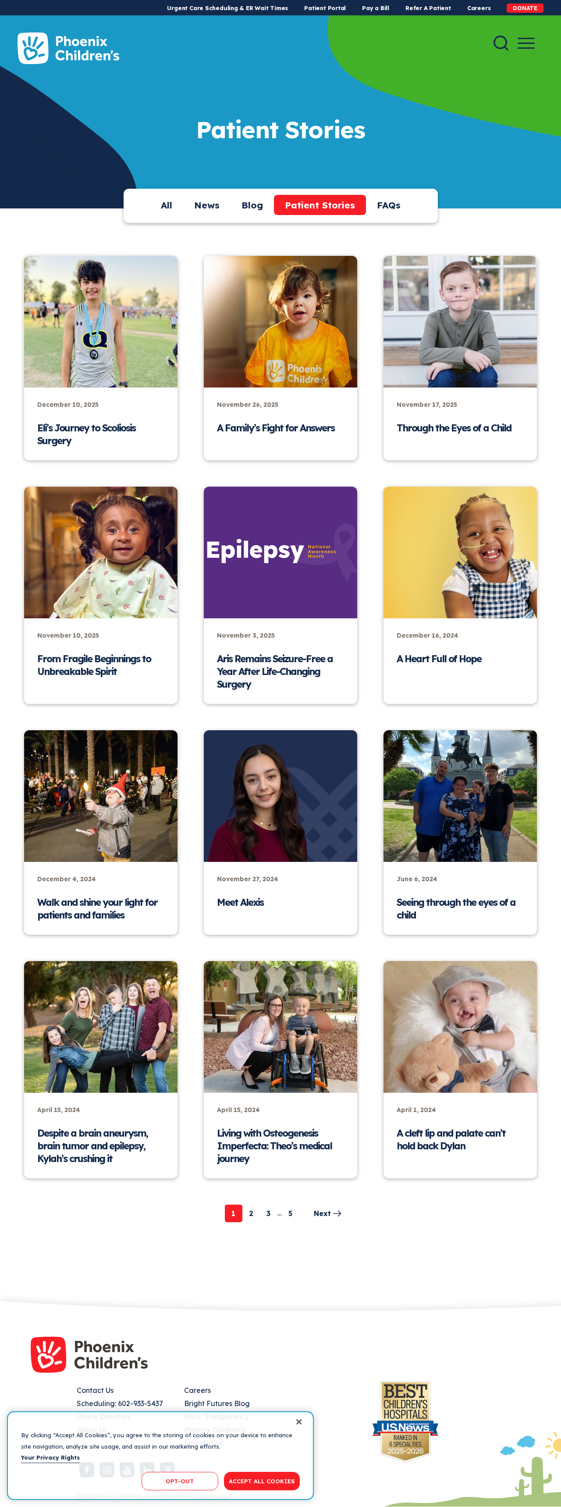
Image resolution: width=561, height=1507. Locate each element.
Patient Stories (320, 205)
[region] (160, 1455)
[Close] (299, 1422)
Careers (478, 7)
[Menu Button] (526, 43)
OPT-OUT (180, 1480)
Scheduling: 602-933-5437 (120, 1403)
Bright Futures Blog (217, 1403)
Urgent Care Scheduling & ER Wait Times (227, 7)
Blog (252, 205)
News (207, 205)
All (166, 205)
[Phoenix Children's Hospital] (68, 48)
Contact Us (95, 1390)
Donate (525, 7)
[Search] (501, 43)
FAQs (389, 205)
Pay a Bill (375, 7)
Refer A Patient (428, 7)
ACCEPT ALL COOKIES (262, 1480)
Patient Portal (325, 7)
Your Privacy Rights (50, 1457)
